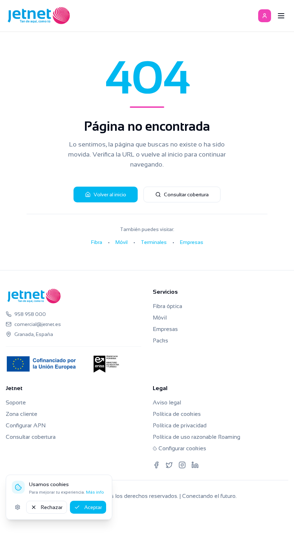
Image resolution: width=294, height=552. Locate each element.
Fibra (96, 242)
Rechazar (51, 507)
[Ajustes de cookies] (17, 507)
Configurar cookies (182, 448)
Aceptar (93, 507)
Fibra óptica (167, 306)
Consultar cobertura (186, 194)
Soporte (16, 402)
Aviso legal (167, 402)
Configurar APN (26, 425)
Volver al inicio (110, 194)
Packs (160, 340)
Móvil (121, 242)
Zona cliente (21, 414)
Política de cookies (177, 414)
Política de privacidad (180, 425)
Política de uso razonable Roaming (196, 437)
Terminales (154, 242)
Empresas (191, 242)
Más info (95, 492)
